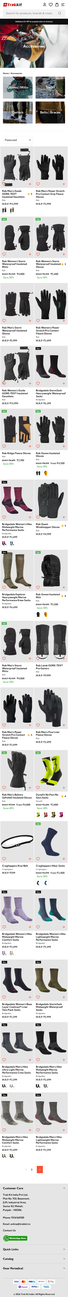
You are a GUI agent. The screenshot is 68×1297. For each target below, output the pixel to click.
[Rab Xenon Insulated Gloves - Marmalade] (46, 473)
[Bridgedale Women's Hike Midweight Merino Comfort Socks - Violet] (4, 953)
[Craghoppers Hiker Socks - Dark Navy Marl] (38, 883)
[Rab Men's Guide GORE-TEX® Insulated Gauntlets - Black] (4, 210)
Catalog (8, 1259)
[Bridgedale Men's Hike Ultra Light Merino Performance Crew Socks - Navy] (4, 1086)
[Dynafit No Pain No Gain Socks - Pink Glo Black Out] (61, 815)
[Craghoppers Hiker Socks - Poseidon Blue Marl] (46, 883)
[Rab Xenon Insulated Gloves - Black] (38, 473)
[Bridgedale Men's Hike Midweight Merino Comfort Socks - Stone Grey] (4, 1156)
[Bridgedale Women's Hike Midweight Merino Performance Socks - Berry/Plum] (4, 543)
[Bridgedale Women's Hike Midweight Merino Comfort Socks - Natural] (12, 953)
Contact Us (9, 1230)
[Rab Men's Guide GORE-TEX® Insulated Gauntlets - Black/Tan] (12, 210)
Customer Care (13, 1188)
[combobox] (34, 13)
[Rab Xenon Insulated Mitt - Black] (38, 614)
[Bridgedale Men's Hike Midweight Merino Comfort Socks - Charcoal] (12, 1156)
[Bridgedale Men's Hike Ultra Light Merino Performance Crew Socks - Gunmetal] (12, 1086)
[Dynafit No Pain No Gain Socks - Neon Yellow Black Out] (38, 815)
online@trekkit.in (20, 1224)
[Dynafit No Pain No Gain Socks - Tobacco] (53, 815)
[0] (51, 5)
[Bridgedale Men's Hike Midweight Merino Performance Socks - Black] (38, 1086)
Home (6, 73)
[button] (29, 193)
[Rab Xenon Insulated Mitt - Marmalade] (46, 614)
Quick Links (10, 1249)
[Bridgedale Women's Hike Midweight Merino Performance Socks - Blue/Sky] (12, 543)
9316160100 (17, 1217)
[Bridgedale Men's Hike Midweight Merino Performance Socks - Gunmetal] (46, 1086)
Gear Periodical (13, 1268)
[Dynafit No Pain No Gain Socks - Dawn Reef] (46, 815)
